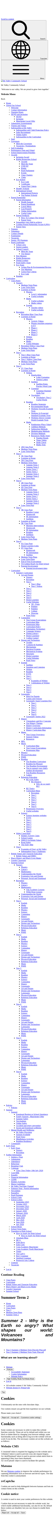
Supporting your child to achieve (29, 222)
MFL (23, 741)
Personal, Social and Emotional (33, 878)
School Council (22, 249)
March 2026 (21, 1215)
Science (24, 813)
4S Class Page (26, 487)
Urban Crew (21, 245)
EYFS (28, 674)
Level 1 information (39, 294)
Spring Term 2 (32, 472)
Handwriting (36, 375)
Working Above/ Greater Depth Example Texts (41, 419)
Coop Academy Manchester (27, 1247)
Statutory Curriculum (24, 573)
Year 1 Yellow (36, 586)
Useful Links (26, 213)
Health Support (27, 202)
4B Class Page (27, 483)
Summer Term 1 (32, 474)
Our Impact (25, 254)
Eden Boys (20, 1242)
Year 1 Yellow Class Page (31, 359)
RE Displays (36, 782)
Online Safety (21, 135)
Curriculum (10, 278)
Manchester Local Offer (25, 121)
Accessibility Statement (20, 1372)
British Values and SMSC (26, 856)
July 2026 (20, 1224)
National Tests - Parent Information (25, 1188)
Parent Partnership (18, 197)
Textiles (29, 642)
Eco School (20, 180)
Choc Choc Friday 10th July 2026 (29, 1170)
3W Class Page (27, 460)
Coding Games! (32, 638)
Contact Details (17, 233)
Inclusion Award (22, 157)
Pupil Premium (17, 1195)
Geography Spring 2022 (35, 717)
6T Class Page (27, 548)
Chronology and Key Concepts (38, 721)
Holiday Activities (18, 1182)
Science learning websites (36, 815)
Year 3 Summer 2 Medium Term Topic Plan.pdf (25, 1352)
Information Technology (35, 629)
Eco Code (25, 182)
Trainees (14, 229)
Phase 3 (34, 332)
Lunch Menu (26, 206)
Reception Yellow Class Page (32, 346)
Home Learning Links (30, 546)
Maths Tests (41, 445)
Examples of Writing (39, 681)
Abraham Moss (22, 1238)
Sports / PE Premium (19, 240)
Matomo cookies (13, 1471)
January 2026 (21, 1211)
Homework (30, 514)
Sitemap (9, 1367)
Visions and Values (18, 126)
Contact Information (19, 110)
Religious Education (29, 777)
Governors (15, 141)
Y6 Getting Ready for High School (35, 564)
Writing (29, 337)
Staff (13, 139)
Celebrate (15, 1168)
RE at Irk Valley (32, 779)
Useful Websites (32, 344)
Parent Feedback (22, 215)
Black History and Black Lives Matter (26, 858)
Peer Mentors (21, 256)
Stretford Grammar (23, 1258)
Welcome (14, 108)
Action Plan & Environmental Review (36, 267)
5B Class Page (27, 510)
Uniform (14, 1263)
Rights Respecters (23, 258)
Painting (34, 609)
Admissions (15, 1159)
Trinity (18, 1251)
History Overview (33, 726)
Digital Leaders (22, 260)
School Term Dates (18, 1229)
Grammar (35, 388)
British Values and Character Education (26, 854)
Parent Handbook (28, 204)
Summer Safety (22, 1119)
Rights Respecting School (26, 159)
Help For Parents (33, 696)
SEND (18, 117)
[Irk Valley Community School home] (14, 81)
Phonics (29, 292)
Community (15, 1143)
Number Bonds (42, 438)
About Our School (13, 105)
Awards (14, 155)
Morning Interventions (35, 526)
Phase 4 (34, 335)
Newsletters (15, 1191)
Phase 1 (34, 328)
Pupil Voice (30, 615)
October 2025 (21, 1204)
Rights (23, 168)
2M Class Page (27, 447)
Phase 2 (34, 330)
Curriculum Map (32, 622)
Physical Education (28, 755)
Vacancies (15, 238)
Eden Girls (20, 1245)
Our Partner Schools (29, 195)
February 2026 (22, 1213)
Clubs (23, 177)
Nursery (19, 283)
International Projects (29, 193)
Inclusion (19, 119)
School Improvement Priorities (23, 153)
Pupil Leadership (17, 242)
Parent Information (23, 200)
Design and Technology (30, 640)
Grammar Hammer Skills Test (43, 392)
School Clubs (16, 1197)
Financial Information (19, 1177)
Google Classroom (18, 860)
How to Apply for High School (28, 1233)
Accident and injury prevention (28, 1126)
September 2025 (22, 1202)
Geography (25, 694)
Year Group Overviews (35, 735)
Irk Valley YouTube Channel (22, 1186)
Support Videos (32, 737)
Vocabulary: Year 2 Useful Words (43, 398)
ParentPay (15, 1193)
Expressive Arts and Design (32, 876)
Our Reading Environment (36, 766)
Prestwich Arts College (25, 1260)
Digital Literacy (32, 633)
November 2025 (22, 1206)
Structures (30, 654)
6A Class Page (27, 544)
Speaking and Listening (35, 667)
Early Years (10, 1146)
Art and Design (27, 575)
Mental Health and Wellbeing (22, 1130)
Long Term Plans (28, 287)
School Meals (16, 1227)
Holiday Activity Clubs (30, 836)
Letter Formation (42, 377)
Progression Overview (35, 809)
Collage (34, 611)
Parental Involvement (29, 566)
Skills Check (41, 442)
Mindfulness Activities (25, 1139)
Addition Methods (38, 427)
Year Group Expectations (36, 620)
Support (9, 1110)
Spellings (29, 519)
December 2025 (22, 1209)
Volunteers (15, 231)
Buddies (19, 276)
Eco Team (20, 265)
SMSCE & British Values (31, 840)
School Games (27, 838)
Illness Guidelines (18, 1184)
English (29, 305)
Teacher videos (37, 308)
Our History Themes (34, 723)
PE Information (32, 517)
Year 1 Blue (36, 584)
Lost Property (26, 209)
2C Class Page (27, 368)
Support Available (23, 1135)
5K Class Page (27, 523)
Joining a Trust (17, 1157)
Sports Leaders (22, 247)
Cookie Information (19, 1374)
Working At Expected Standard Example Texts (40, 414)
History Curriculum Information (38, 728)
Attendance (15, 1161)
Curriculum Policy (33, 627)
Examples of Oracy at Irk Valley (34, 849)
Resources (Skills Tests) (40, 436)
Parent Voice (26, 220)
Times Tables (41, 440)
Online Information (28, 211)
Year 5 (18, 508)
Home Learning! (32, 636)
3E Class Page (27, 456)
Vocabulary (35, 395)
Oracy (18, 847)
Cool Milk (15, 1173)
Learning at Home (28, 290)
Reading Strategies (38, 404)
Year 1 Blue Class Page (30, 355)
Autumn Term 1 (32, 465)
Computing (25, 618)
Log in (8, 1269)
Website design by (18, 1388)
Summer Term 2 (32, 476)
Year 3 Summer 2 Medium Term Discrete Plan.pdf (26, 1350)
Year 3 (18, 454)
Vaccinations (21, 1121)
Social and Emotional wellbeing (28, 1128)
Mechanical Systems (34, 651)
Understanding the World (31, 874)
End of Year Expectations (31, 562)
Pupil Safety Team (23, 263)
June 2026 (20, 1222)
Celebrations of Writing (40, 683)
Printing (34, 606)
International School (24, 191)
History (24, 719)
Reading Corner (32, 512)
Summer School (17, 863)
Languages (25, 993)
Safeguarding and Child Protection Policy (32, 130)
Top (3, 1392)
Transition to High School (21, 1231)
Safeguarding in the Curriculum (28, 137)
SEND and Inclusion (19, 114)
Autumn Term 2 (32, 467)
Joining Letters (42, 380)
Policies (9, 1105)
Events (23, 173)
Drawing (34, 613)
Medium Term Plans (29, 285)
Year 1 (18, 353)
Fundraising (15, 236)
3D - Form (35, 604)
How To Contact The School (32, 218)
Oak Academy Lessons (35, 890)
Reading (29, 339)
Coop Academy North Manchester (29, 1249)
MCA (18, 1240)
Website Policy (17, 1376)
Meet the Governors (24, 144)
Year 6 (18, 541)
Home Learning (32, 600)
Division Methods (38, 433)
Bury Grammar (22, 1256)
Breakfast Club (17, 1166)
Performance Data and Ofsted (23, 150)
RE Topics (30, 788)
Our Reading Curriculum (36, 761)
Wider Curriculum (23, 833)
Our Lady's (20, 1254)
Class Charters (27, 175)
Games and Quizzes (34, 699)
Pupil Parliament (27, 171)
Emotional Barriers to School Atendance (32, 1114)
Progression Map (33, 624)
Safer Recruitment (23, 132)
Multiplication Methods (40, 431)
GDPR (14, 1179)
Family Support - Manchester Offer (30, 1117)
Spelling (34, 382)
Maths (28, 299)
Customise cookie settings (30, 1418)
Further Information (14, 1155)
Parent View (21, 227)
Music (23, 744)
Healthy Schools (22, 189)
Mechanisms (31, 647)
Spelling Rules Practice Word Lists (44, 385)
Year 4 (18, 481)
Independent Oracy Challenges (33, 851)
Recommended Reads (39, 406)
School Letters (16, 1200)
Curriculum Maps (33, 791)
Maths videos (36, 303)
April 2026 (20, 1218)
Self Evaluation (17, 148)
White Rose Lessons (34, 892)
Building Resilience (24, 1141)
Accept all (15, 1418)
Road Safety (26, 842)
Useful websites (37, 296)
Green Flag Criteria (28, 186)
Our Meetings (26, 269)
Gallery (29, 775)
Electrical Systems (33, 649)
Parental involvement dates (36, 568)
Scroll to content (7, 19)
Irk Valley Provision (24, 1132)
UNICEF (25, 166)
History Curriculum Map (36, 730)
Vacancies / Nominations (26, 146)
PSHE (23, 757)
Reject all (5, 1418)
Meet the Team (27, 164)
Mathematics (26, 872)
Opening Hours (17, 112)
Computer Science (33, 631)
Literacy (24, 869)
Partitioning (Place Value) (41, 424)
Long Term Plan (27, 505)
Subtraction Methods (39, 429)
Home (8, 103)
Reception (20, 312)
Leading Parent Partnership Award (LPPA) (33, 224)
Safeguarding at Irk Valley (21, 128)
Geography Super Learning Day (39, 701)
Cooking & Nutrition (34, 645)
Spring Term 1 (32, 469)
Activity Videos (37, 321)
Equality (14, 1175)
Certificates (25, 184)
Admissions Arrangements (21, 123)
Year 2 (18, 366)
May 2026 (20, 1220)
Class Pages (15, 281)
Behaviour (15, 1164)
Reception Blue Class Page (32, 314)
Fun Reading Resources (35, 773)
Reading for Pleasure (34, 764)
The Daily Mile (27, 845)
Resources (30, 739)
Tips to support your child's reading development (37, 769)
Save (23, 1513)
